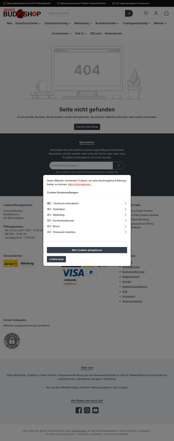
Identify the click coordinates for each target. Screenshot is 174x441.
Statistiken (59, 209)
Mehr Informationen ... (80, 184)
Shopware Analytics (64, 231)
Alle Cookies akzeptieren (87, 249)
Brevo (56, 226)
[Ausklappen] (125, 203)
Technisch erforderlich (66, 203)
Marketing (58, 214)
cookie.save (56, 259)
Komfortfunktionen (63, 220)
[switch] (49, 209)
